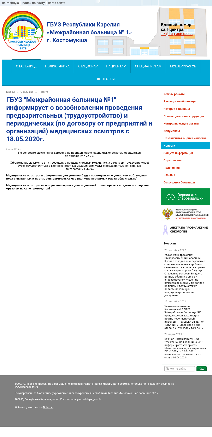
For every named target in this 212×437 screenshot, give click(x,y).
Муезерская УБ (183, 66)
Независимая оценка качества (185, 138)
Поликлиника (57, 66)
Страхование (173, 160)
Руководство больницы (180, 101)
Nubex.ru (48, 407)
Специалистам (148, 66)
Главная (10, 92)
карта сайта (56, 3)
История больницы (177, 108)
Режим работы (174, 94)
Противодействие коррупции (184, 116)
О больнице (26, 66)
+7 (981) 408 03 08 (177, 34)
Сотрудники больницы (179, 182)
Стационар (88, 66)
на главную (10, 3)
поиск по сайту (33, 3)
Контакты (106, 79)
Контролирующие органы (181, 123)
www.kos (20, 386)
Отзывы (169, 175)
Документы (172, 131)
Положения (172, 167)
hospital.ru (32, 386)
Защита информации (178, 153)
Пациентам (116, 66)
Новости (43, 92)
